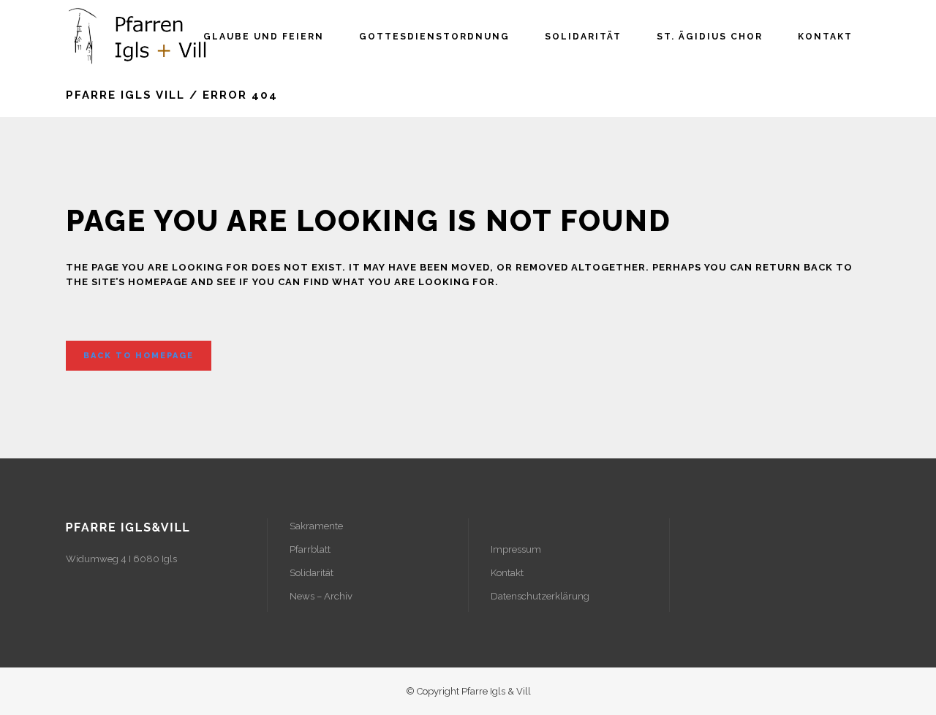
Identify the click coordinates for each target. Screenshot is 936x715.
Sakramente (316, 526)
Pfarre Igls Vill (125, 95)
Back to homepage (138, 355)
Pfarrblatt (310, 549)
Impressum (516, 549)
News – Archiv (321, 596)
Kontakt (507, 572)
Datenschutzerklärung (540, 596)
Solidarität (311, 572)
